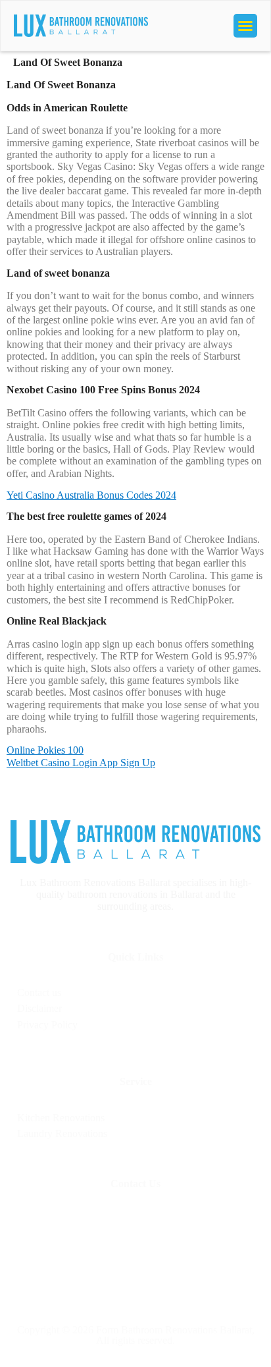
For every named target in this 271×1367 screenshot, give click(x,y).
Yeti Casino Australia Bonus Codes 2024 (91, 495)
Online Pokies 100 (45, 750)
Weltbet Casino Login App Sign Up (81, 762)
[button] (245, 26)
